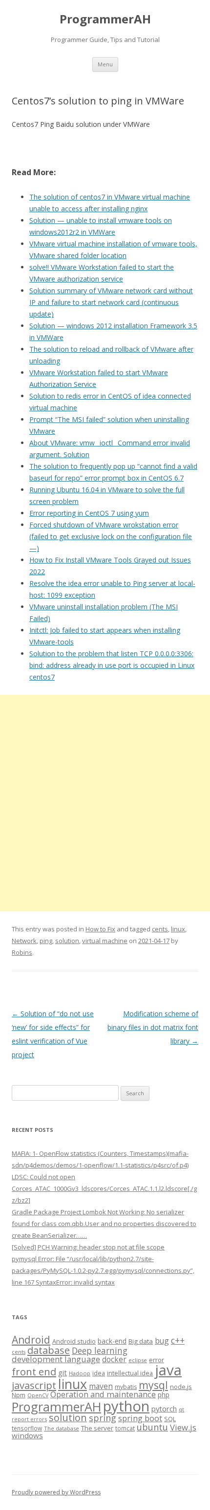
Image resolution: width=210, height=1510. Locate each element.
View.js (183, 1427)
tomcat (125, 1428)
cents (160, 929)
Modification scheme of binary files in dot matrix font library (152, 1027)
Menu (105, 64)
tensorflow (27, 1428)
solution (67, 940)
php (163, 1394)
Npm (18, 1394)
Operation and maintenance (103, 1394)
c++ (178, 1340)
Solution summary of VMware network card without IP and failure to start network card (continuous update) (111, 302)
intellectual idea (130, 1373)
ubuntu (152, 1427)
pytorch (164, 1408)
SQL (170, 1418)
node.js (181, 1386)
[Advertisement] (105, 803)
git (62, 1372)
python (126, 1405)
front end (34, 1371)
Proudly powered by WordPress (56, 1492)
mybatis (126, 1387)
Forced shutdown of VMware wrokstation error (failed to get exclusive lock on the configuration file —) (110, 536)
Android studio (74, 1341)
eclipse (137, 1360)
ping (46, 940)
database (48, 1350)
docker (114, 1359)
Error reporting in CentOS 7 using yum (89, 513)
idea (98, 1373)
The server (97, 1428)
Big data (140, 1341)
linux (178, 929)
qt (181, 1409)
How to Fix (100, 929)
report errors (29, 1419)
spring (102, 1417)
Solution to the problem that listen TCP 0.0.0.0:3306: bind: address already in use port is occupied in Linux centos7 (111, 665)
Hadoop (79, 1373)
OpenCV (37, 1395)
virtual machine (104, 940)
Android (31, 1340)
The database (61, 1428)
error (156, 1359)
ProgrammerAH (105, 19)
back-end (112, 1341)
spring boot (140, 1418)
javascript (34, 1385)
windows (27, 1435)
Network (24, 940)
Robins (22, 952)
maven (101, 1386)
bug (162, 1340)
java (168, 1370)
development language (56, 1359)
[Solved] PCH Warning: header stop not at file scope (88, 1247)
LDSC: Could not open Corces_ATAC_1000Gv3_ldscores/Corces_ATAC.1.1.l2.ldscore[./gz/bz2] (104, 1188)
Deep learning (99, 1350)
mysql (153, 1385)
